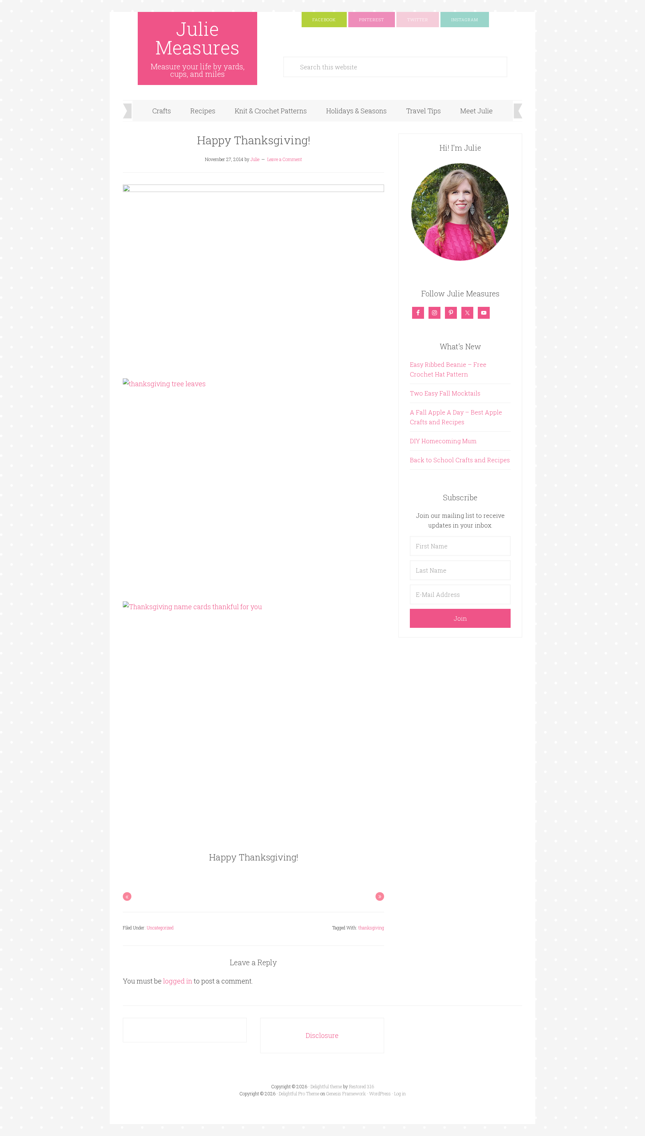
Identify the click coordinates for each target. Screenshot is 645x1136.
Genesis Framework (346, 1093)
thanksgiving (371, 928)
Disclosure (322, 1035)
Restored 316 (361, 1086)
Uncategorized (160, 928)
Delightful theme (326, 1086)
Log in (400, 1093)
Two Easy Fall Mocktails (445, 393)
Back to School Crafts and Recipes (460, 460)
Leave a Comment (284, 159)
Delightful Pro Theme (299, 1093)
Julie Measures (197, 38)
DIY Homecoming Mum (443, 441)
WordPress (380, 1093)
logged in (177, 980)
